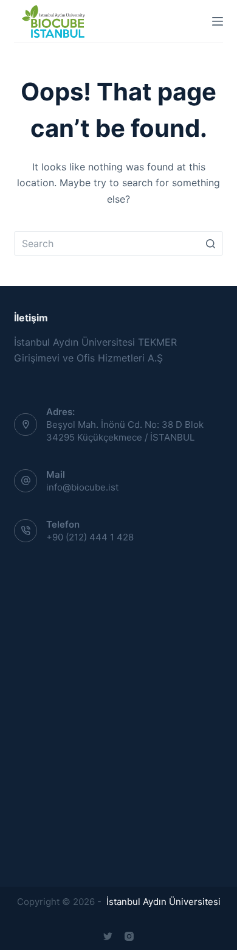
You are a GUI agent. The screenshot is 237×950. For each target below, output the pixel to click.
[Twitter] (107, 936)
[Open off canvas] (217, 21)
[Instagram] (129, 936)
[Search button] (211, 243)
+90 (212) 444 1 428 (90, 537)
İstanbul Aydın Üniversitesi (162, 901)
